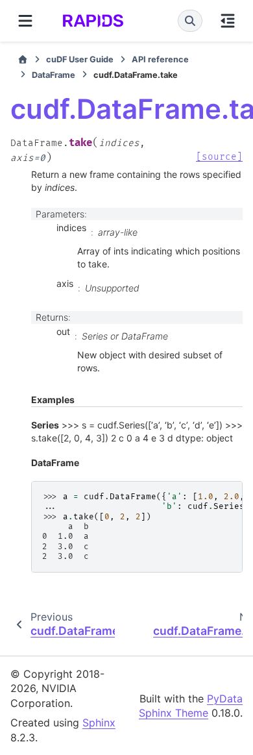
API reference (160, 59)
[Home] (23, 60)
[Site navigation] (25, 21)
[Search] (190, 21)
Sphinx (98, 722)
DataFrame (53, 75)
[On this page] (228, 21)
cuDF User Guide (80, 59)
